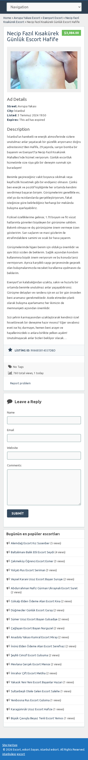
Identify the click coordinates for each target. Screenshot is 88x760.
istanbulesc (9, 754)
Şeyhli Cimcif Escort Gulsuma (29, 655)
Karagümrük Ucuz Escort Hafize (32, 709)
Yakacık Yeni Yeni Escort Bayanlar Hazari (37, 682)
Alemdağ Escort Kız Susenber (30, 543)
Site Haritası (9, 745)
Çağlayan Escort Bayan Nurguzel (32, 628)
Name (11, 412)
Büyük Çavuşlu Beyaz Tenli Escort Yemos (37, 718)
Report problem (20, 383)
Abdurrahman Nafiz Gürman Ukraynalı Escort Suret (44, 588)
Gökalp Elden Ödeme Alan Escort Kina (35, 601)
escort (21, 754)
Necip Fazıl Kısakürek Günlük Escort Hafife (33, 36)
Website (12, 447)
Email (10, 430)
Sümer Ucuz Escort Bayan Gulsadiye (34, 619)
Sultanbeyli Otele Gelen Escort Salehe (35, 691)
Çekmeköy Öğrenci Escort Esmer (32, 561)
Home (7, 17)
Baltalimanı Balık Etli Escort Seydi (32, 552)
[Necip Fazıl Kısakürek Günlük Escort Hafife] (43, 90)
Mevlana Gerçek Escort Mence (30, 664)
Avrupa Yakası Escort (27, 17)
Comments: (14, 465)
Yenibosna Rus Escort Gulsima (30, 700)
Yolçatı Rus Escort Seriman (28, 570)
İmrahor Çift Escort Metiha (28, 673)
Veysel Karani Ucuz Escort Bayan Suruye (37, 579)
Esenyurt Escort (53, 17)
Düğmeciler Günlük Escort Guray (32, 610)
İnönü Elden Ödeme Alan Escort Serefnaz (38, 646)
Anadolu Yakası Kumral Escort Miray (34, 637)
